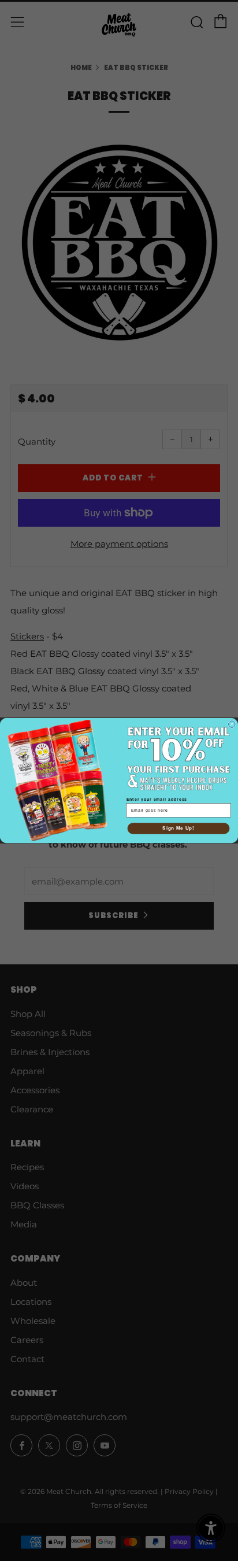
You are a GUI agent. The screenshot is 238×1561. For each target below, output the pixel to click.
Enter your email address (157, 799)
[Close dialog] (232, 724)
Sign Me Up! (178, 828)
